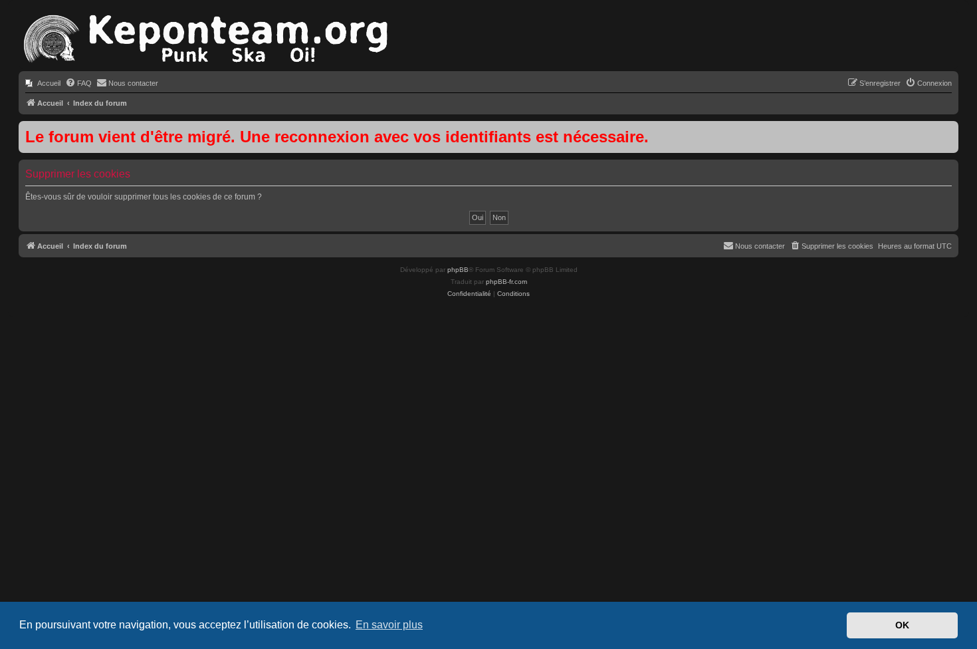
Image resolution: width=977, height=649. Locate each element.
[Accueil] (204, 39)
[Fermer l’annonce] (948, 132)
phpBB (458, 269)
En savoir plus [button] (389, 624)
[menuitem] (42, 83)
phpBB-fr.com (506, 281)
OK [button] (902, 625)
